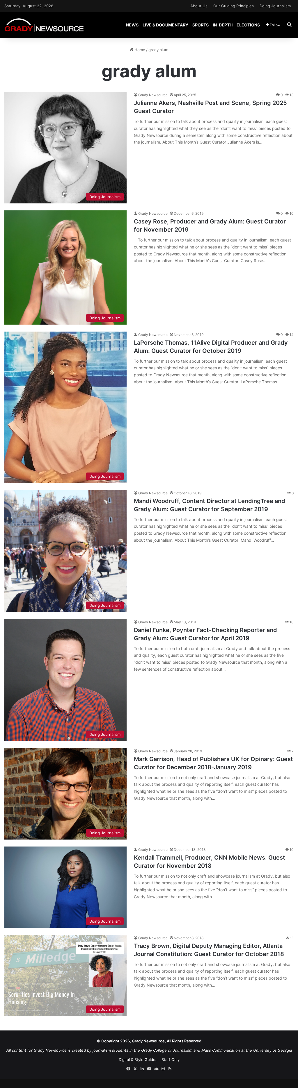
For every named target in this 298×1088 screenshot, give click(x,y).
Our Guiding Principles (233, 5)
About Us (198, 5)
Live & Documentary (165, 24)
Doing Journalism (275, 5)
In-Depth (223, 24)
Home (139, 49)
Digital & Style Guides (138, 1059)
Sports (200, 24)
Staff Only (171, 1059)
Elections (248, 24)
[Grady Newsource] (44, 25)
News (132, 24)
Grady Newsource (153, 95)
